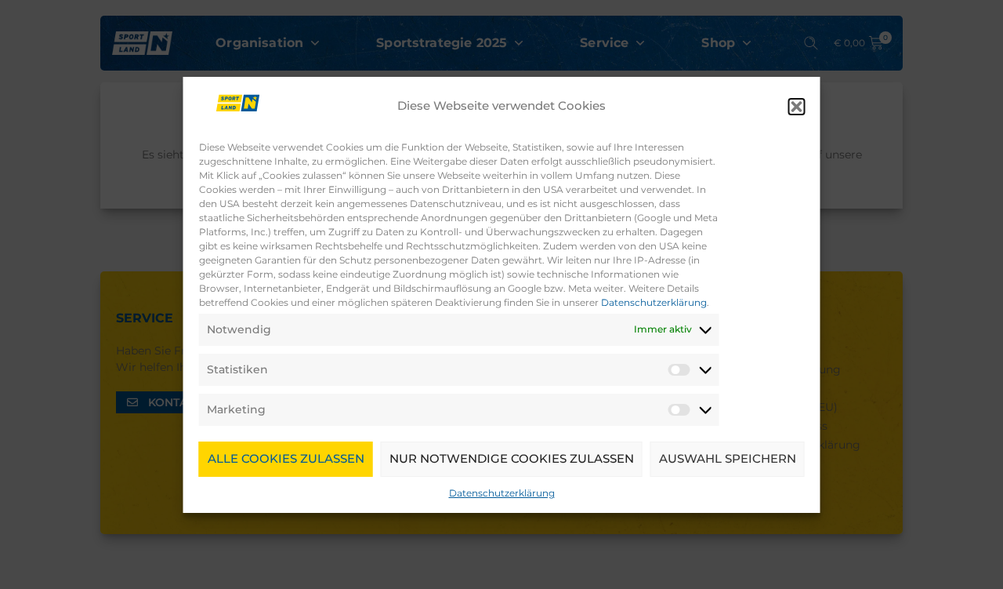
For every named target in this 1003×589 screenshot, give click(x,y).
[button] (797, 107)
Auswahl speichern (727, 458)
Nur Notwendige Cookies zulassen (511, 458)
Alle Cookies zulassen (286, 458)
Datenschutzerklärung (654, 302)
